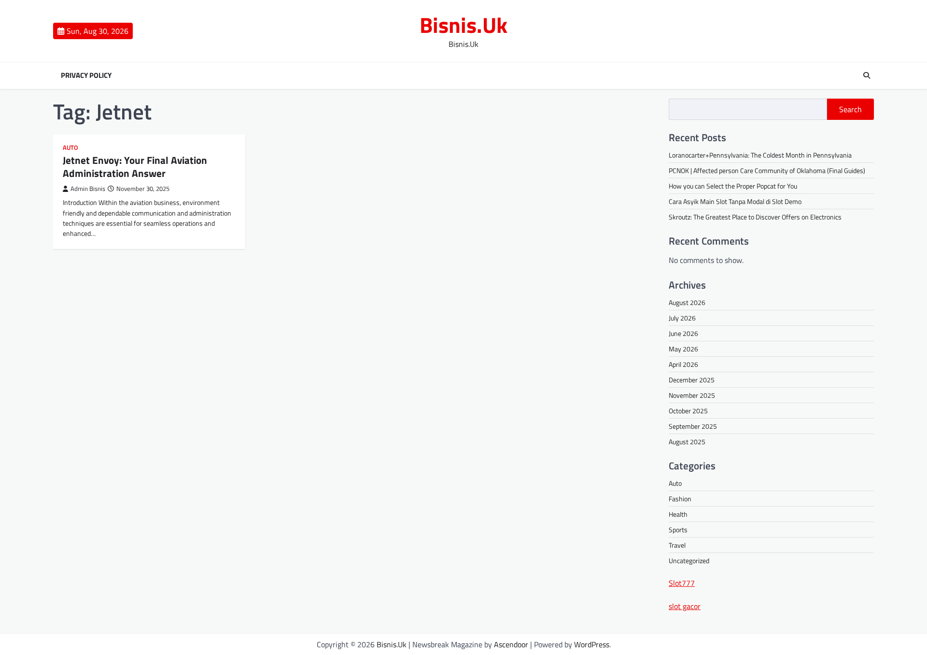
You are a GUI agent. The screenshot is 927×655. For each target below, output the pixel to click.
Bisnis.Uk (463, 24)
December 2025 (692, 380)
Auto (70, 147)
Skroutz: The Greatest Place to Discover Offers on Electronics (755, 217)
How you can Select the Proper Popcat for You (733, 186)
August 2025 (687, 442)
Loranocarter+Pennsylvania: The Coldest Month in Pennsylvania (760, 155)
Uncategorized (689, 560)
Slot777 (682, 583)
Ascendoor (511, 644)
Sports (678, 529)
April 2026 (683, 364)
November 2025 (692, 395)
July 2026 (682, 318)
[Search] (866, 75)
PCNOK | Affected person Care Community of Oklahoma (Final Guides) (767, 170)
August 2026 (687, 302)
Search (850, 109)
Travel (677, 545)
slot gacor (685, 606)
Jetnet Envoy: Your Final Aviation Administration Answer (135, 166)
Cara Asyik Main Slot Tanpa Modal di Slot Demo (735, 201)
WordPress (591, 644)
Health (678, 514)
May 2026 (683, 349)
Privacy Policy (86, 75)
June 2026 (683, 333)
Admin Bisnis (87, 188)
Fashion (680, 499)
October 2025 (688, 411)
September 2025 (693, 426)
